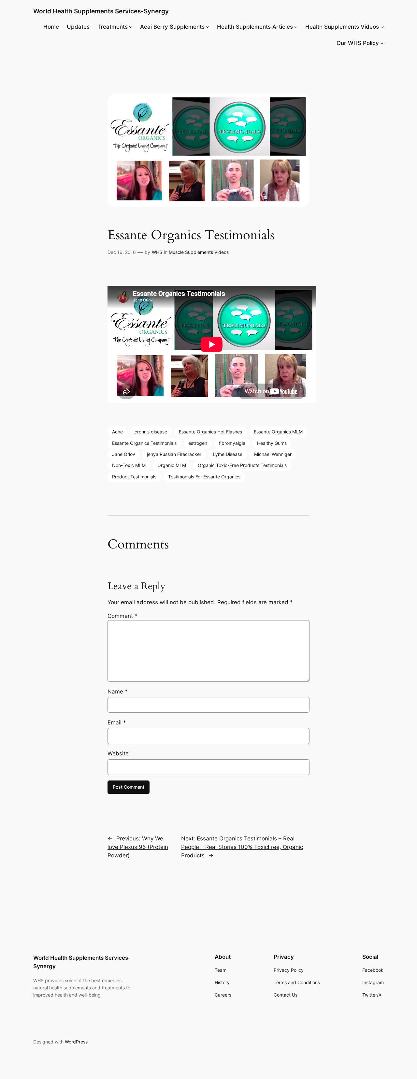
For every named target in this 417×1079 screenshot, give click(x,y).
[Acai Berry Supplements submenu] (207, 26)
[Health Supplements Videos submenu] (382, 26)
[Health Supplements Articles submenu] (295, 26)
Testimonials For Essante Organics (204, 476)
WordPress (76, 1041)
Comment (122, 616)
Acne (117, 431)
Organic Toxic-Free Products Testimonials (242, 465)
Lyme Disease (227, 454)
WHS (157, 252)
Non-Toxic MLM (129, 465)
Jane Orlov (123, 454)
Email (117, 722)
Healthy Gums (272, 443)
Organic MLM (171, 465)
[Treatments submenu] (130, 26)
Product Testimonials (134, 476)
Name (118, 691)
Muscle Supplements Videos (199, 252)
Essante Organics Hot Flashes (210, 431)
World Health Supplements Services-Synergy (101, 11)
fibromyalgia (232, 443)
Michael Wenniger (273, 454)
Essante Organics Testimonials (144, 443)
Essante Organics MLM (278, 431)
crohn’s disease (151, 431)
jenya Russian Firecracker (174, 454)
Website (118, 753)
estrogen (197, 443)
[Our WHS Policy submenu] (382, 43)
